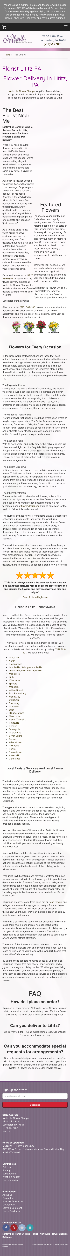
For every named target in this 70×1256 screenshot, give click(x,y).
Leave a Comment (12, 1207)
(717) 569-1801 (28, 307)
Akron (12, 660)
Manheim (14, 686)
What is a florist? (11, 1176)
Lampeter (14, 706)
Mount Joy (14, 696)
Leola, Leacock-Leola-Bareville (25, 670)
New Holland (15, 716)
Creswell (13, 739)
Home (7, 55)
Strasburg (14, 703)
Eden (11, 709)
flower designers (30, 506)
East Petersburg (17, 693)
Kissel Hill (14, 755)
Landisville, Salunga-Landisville (25, 667)
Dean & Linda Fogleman (35, 597)
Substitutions (9, 1173)
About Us (7, 1194)
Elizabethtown (16, 713)
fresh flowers (55, 902)
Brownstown (15, 664)
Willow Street (16, 690)
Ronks (12, 748)
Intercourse (15, 732)
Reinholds (14, 745)
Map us (6, 1131)
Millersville (14, 680)
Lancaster (14, 657)
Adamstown (15, 742)
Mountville (14, 673)
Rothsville (14, 722)
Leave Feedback (11, 1211)
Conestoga (15, 758)
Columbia (14, 699)
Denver (13, 726)
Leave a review (10, 1180)
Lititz (11, 677)
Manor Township (17, 719)
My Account (8, 1204)
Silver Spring (15, 735)
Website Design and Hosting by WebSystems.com (50, 1244)
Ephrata (13, 683)
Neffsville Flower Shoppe (17, 38)
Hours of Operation (12, 1201)
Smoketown (15, 752)
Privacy (6, 1170)
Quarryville (14, 729)
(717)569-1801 (53, 44)
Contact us (8, 1198)
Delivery (6, 1167)
